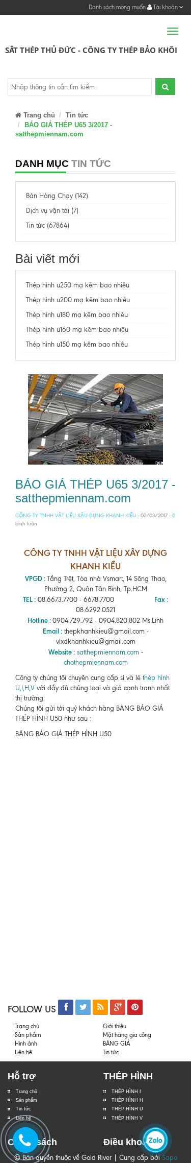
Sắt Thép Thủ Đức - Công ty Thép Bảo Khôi (91, 50)
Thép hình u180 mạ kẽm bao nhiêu (77, 315)
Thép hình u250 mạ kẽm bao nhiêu (77, 285)
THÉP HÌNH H (127, 1100)
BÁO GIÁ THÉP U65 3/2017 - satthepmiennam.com (95, 490)
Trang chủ (26, 1091)
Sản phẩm (26, 1100)
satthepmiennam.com (108, 652)
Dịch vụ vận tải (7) (52, 210)
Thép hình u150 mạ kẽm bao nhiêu (77, 344)
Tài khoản (165, 7)
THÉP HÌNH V (127, 1118)
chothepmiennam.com (96, 662)
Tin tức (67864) (47, 225)
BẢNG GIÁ (116, 1043)
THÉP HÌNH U (127, 1108)
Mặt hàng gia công (127, 1034)
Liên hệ (23, 1052)
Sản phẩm (28, 1034)
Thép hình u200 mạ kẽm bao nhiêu (78, 300)
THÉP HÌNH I (126, 1091)
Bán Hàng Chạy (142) (57, 196)
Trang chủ (38, 115)
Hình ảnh (26, 1043)
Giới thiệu (114, 1026)
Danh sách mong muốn (117, 7)
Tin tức (77, 115)
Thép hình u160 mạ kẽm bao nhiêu (77, 329)
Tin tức (23, 1108)
